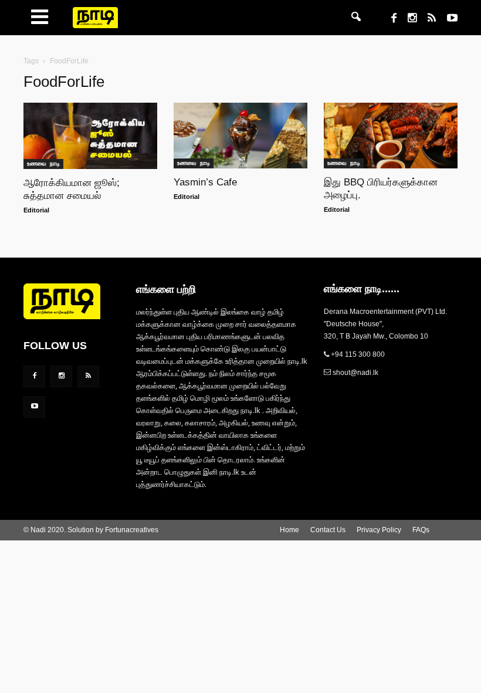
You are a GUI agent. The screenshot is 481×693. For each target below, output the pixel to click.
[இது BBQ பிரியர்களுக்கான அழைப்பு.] (391, 135)
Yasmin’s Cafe (205, 182)
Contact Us (327, 530)
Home (289, 530)
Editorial (36, 210)
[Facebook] (389, 19)
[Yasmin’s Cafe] (240, 135)
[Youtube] (448, 19)
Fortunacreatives (131, 530)
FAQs (420, 530)
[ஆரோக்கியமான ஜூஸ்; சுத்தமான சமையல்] (90, 136)
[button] (356, 17)
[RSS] (427, 19)
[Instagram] (407, 19)
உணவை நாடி (43, 163)
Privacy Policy (379, 530)
